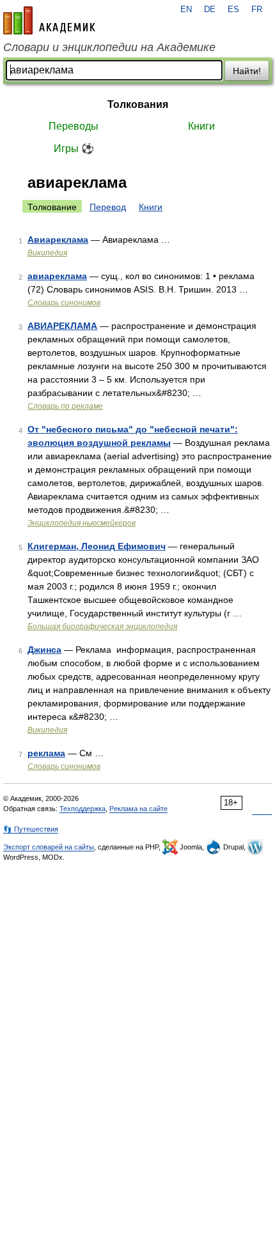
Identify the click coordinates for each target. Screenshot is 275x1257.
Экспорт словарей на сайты (48, 847)
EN (186, 9)
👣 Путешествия (30, 829)
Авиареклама (58, 239)
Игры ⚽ (74, 148)
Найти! (247, 71)
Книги (201, 126)
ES (233, 9)
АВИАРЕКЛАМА (62, 326)
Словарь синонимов (64, 302)
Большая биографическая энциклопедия (102, 626)
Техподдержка (82, 808)
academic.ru (49, 20)
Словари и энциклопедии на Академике (109, 47)
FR (256, 9)
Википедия (47, 252)
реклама (46, 753)
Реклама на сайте (138, 808)
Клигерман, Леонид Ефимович (97, 546)
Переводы (73, 126)
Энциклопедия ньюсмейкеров (82, 523)
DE (210, 9)
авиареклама (57, 276)
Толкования (137, 104)
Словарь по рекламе (65, 406)
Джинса (44, 649)
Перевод (108, 207)
